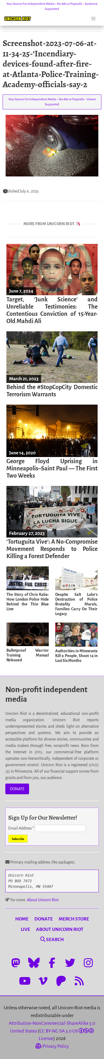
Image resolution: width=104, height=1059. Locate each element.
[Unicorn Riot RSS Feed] (79, 981)
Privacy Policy (55, 1046)
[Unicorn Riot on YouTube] (25, 981)
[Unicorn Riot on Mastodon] (16, 963)
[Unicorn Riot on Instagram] (88, 963)
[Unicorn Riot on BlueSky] (34, 963)
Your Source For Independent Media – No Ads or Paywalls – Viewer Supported (52, 102)
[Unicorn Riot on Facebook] (52, 963)
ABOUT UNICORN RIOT (59, 929)
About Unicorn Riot (43, 900)
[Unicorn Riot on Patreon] (61, 981)
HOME (22, 919)
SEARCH (54, 939)
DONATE (17, 789)
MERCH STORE (74, 919)
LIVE (25, 929)
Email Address (21, 828)
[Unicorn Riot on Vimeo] (43, 981)
